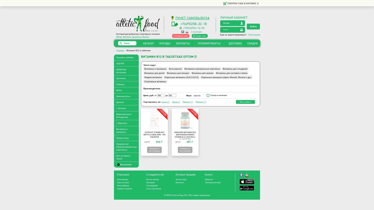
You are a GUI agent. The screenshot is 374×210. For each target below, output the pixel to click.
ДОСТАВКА (235, 43)
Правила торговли (124, 189)
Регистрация (254, 34)
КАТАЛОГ (148, 43)
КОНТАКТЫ (182, 43)
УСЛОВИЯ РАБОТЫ (209, 43)
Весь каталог (126, 165)
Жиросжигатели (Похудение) (123, 115)
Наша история (123, 183)
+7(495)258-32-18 (193, 24)
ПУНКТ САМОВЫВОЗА (192, 18)
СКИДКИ (252, 43)
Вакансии (209, 179)
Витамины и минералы (122, 130)
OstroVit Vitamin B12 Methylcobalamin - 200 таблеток (154, 134)
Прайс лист (200, 36)
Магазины (180, 183)
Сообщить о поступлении (154, 149)
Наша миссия (122, 179)
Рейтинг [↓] (188, 102)
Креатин (120, 102)
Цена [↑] (165, 102)
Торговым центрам (212, 183)
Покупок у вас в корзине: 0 (242, 3)
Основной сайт (181, 36)
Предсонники (122, 138)
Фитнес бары (181, 179)
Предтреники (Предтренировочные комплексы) (126, 147)
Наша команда (123, 186)
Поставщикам (152, 186)
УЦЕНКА (120, 63)
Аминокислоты (123, 96)
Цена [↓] (176, 102)
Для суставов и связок (123, 157)
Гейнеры (120, 84)
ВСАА (119, 90)
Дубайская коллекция (121, 71)
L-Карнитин (121, 123)
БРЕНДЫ (164, 43)
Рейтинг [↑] (201, 102)
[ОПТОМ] (154, 128)
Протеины (121, 78)
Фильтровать (245, 102)
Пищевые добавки (125, 57)
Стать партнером (153, 189)
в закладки (196, 32)
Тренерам (150, 183)
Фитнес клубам (152, 179)
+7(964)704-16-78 (193, 27)
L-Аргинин (121, 108)
